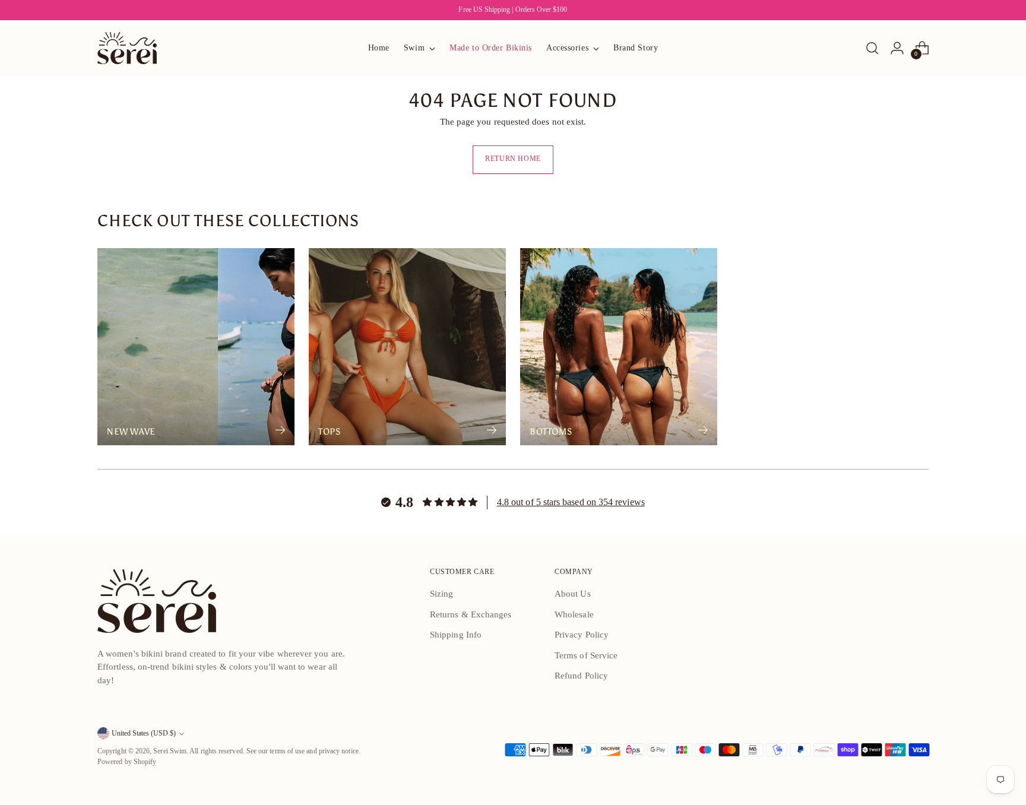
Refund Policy (581, 675)
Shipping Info (456, 634)
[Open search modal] (872, 48)
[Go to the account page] (897, 48)
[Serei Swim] (127, 48)
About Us (573, 593)
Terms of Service (586, 655)
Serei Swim (169, 751)
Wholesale (574, 614)
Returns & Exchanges (470, 614)
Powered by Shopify (126, 762)
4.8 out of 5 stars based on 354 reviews (571, 502)
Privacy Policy (582, 634)
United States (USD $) (144, 733)
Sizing (441, 593)
